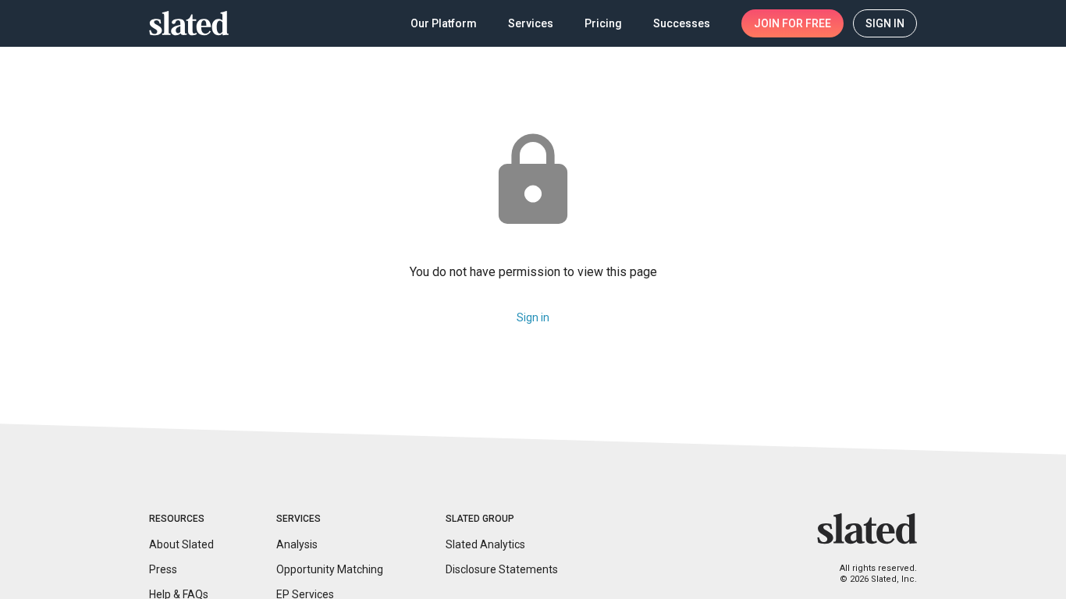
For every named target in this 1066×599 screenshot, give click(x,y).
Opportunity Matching (329, 569)
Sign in (533, 317)
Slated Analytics (485, 544)
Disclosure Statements (502, 569)
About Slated (181, 544)
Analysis (297, 544)
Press (163, 569)
